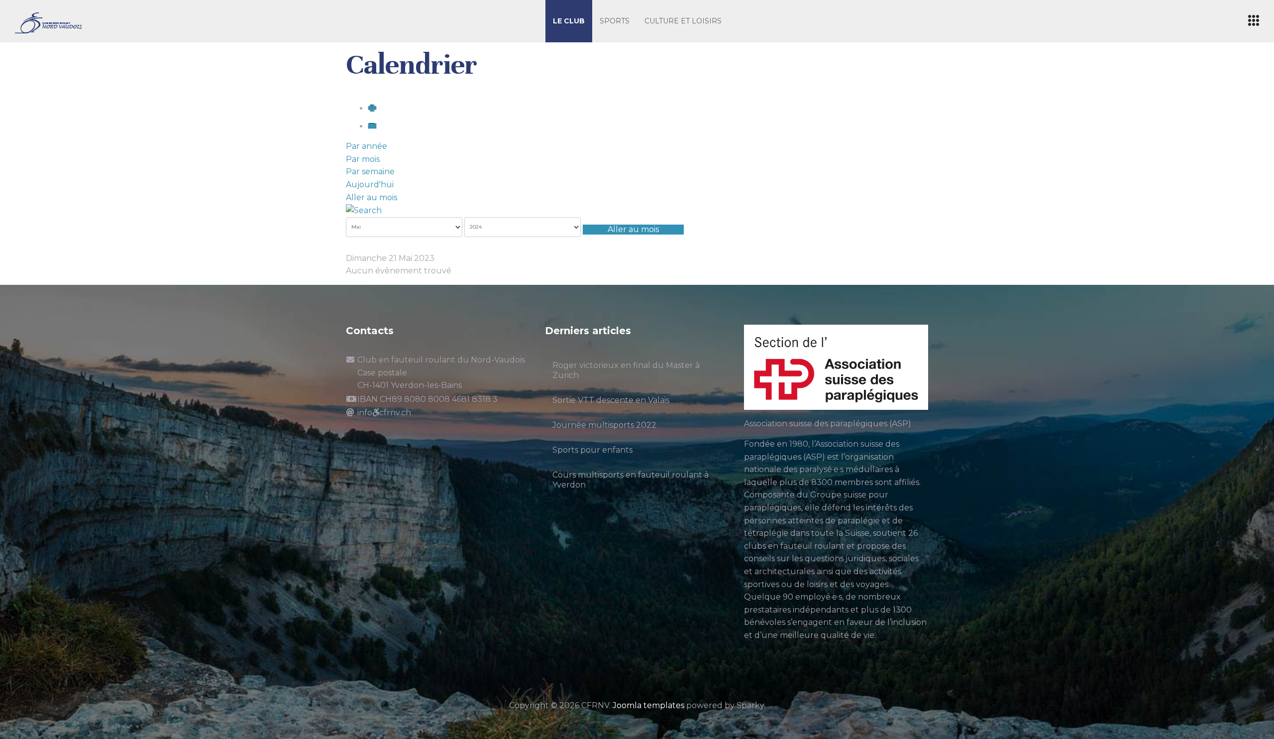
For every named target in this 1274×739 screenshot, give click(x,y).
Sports (615, 20)
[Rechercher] (364, 210)
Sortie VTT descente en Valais (610, 400)
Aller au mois (371, 197)
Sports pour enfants (592, 450)
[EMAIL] (372, 126)
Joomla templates (648, 705)
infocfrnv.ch (384, 412)
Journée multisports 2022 (604, 425)
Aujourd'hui (370, 184)
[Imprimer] (372, 108)
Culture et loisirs (683, 20)
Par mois (363, 159)
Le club (569, 20)
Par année (366, 146)
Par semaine (370, 171)
